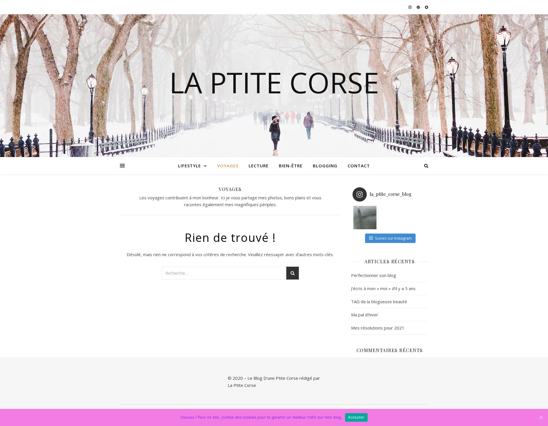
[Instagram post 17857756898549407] (365, 217)
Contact (359, 165)
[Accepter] (541, 417)
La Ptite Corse (274, 82)
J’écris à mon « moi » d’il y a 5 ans (383, 288)
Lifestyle (189, 165)
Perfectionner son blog (373, 275)
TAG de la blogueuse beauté (379, 301)
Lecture (259, 165)
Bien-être (291, 165)
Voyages (227, 165)
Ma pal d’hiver (364, 315)
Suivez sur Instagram (393, 238)
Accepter (356, 417)
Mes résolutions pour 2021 (377, 328)
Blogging (325, 165)
